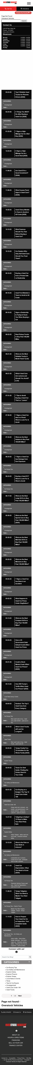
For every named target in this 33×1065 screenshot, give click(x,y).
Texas (8, 981)
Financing (16, 1040)
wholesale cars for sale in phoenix (19, 860)
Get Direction (28, 1012)
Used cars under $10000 (19, 719)
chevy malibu (15, 938)
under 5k (13, 813)
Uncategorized (11, 985)
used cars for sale (15, 887)
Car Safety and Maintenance (15, 970)
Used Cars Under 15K (13, 987)
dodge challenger (16, 940)
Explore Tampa (11, 976)
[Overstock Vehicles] (10, 2)
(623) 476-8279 (10, 32)
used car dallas (21, 945)
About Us (16, 1035)
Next (20, 995)
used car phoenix (21, 813)
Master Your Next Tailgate (18, 909)
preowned (23, 811)
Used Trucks (10, 990)
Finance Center (15, 1045)
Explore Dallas (11, 972)
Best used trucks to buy (17, 719)
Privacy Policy (21, 1058)
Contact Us (18, 1012)
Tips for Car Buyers (12, 983)
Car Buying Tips (11, 967)
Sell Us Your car (16, 1043)
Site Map (28, 1058)
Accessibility (12, 1058)
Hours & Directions (16, 1037)
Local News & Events (13, 978)
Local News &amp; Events (11, 696)
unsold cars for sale (16, 859)
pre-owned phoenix (20, 809)
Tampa (18, 910)
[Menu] (29, 3)
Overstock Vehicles (7, 18)
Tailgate (13, 910)
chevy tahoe (22, 938)
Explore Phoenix (11, 974)
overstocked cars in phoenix (18, 858)
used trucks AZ (19, 744)
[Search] (30, 957)
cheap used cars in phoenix (18, 807)
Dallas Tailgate (15, 834)
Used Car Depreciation (20, 885)
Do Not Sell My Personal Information (13, 1060)
